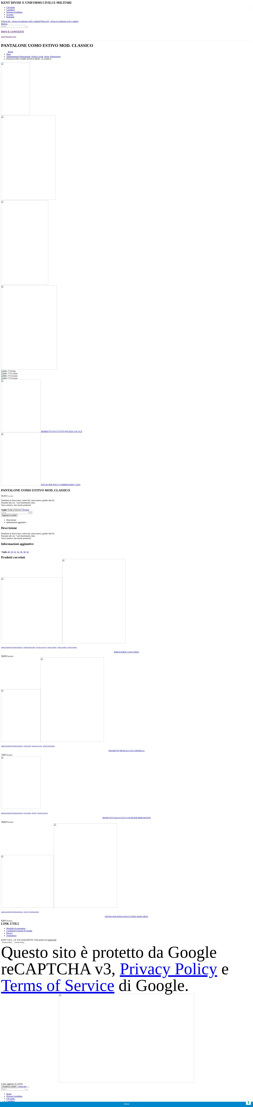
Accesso (9, 14)
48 (9, 552)
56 (21, 552)
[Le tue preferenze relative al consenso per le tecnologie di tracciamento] (248, 1102)
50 (12, 552)
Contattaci (10, 10)
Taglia (4, 510)
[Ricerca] (27, 1089)
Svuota (26, 510)
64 (27, 552)
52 (15, 552)
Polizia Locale (41, 647)
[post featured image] (63, 642)
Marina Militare (29, 647)
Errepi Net (52, 940)
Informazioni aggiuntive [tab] (16, 522)
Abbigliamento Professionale (12, 647)
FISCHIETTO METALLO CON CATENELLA (127, 751)
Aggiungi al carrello (9, 515)
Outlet (34, 813)
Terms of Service (57, 985)
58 (24, 552)
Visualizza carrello (9, 1087)
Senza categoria (49, 746)
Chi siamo (10, 7)
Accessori (27, 746)
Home (8, 1094)
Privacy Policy (7, 942)
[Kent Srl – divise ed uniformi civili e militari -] (39, 21)
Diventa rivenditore (14, 12)
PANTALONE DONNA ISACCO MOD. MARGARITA (126, 916)
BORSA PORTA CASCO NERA (126, 652)
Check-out (22, 1086)
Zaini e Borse (52, 647)
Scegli (126, 1104)
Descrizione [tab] (11, 520)
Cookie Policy (19, 942)
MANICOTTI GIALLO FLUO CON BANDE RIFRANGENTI (126, 818)
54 (18, 552)
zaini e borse (62, 647)
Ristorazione (34, 912)
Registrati (10, 17)
